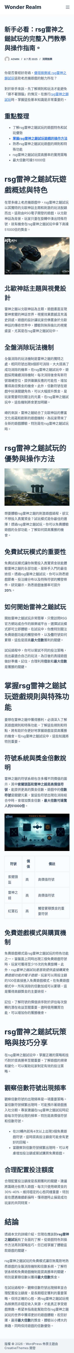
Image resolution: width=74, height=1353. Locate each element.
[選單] (67, 7)
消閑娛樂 (47, 59)
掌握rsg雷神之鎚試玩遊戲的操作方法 (40, 138)
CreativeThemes (17, 1348)
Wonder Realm (23, 7)
